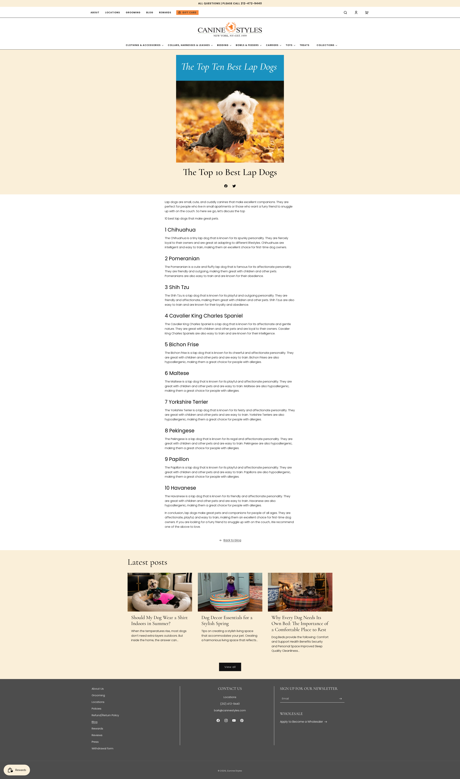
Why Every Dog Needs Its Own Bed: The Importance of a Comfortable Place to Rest (300, 624)
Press (95, 742)
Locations (98, 702)
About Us (98, 689)
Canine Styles (234, 770)
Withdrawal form (102, 748)
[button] (345, 12)
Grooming (98, 695)
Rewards (97, 728)
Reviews (97, 735)
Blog (94, 722)
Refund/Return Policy (105, 715)
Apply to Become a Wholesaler (301, 722)
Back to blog (232, 540)
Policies (96, 708)
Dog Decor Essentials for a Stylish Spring (226, 621)
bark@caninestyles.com (230, 710)
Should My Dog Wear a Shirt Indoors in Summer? (159, 621)
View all (230, 667)
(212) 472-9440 (230, 704)
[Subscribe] (340, 699)
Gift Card (189, 12)
